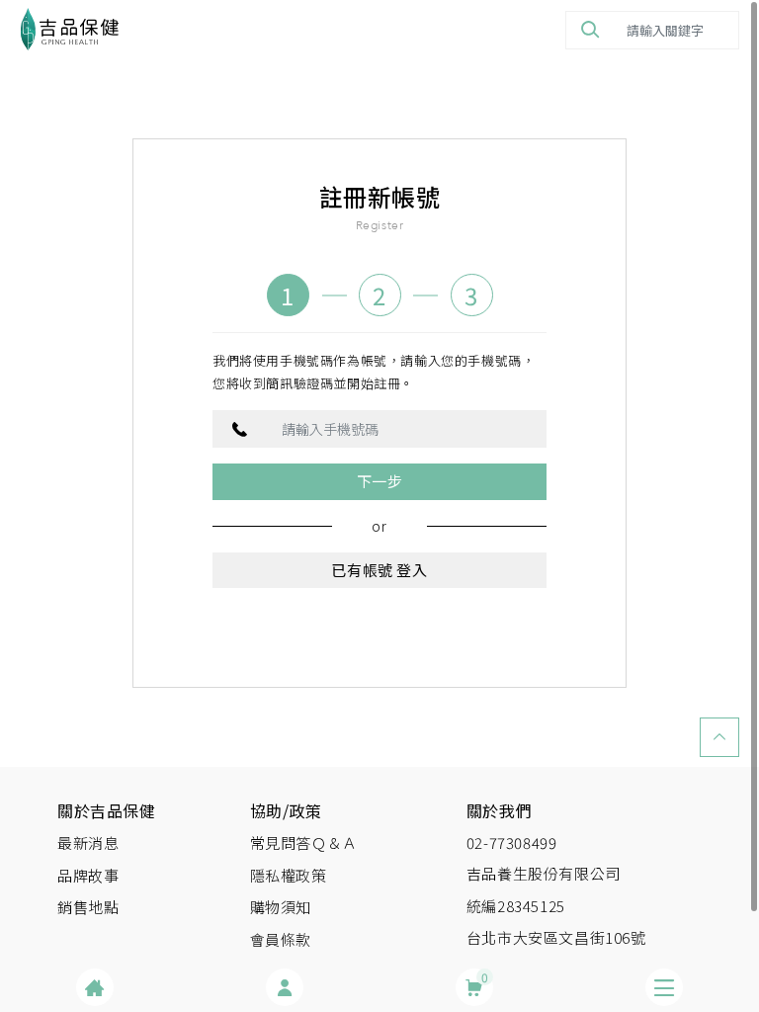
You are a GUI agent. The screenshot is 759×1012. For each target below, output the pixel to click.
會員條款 (280, 939)
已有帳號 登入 (379, 569)
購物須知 (280, 906)
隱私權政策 (288, 875)
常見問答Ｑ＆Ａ (304, 842)
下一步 (380, 480)
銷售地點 (88, 906)
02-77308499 (511, 842)
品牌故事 (88, 875)
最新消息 (88, 842)
